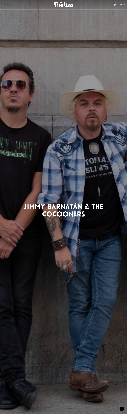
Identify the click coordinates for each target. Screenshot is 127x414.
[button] (10, 5)
